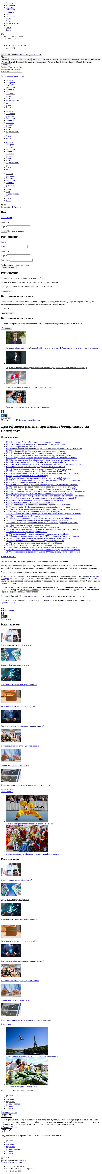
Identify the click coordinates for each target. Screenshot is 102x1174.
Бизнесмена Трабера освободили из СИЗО (26, 532)
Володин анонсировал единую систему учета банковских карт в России (39, 518)
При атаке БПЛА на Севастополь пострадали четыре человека (35, 541)
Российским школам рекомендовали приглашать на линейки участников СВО (41, 498)
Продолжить (6, 291)
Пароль (4, 227)
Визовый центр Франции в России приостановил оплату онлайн (36, 453)
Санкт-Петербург (16, 59)
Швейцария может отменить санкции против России (28, 387)
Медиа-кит (10, 1102)
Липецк (4, 62)
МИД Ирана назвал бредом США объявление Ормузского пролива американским (43, 464)
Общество (10, 16)
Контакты (10, 1099)
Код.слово (5, 260)
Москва (5, 59)
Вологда (36, 59)
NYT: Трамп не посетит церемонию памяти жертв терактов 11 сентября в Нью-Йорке (45, 496)
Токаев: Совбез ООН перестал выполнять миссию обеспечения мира (38, 507)
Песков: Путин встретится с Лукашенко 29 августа (30, 502)
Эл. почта (5, 222)
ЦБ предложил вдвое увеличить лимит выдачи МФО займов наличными (39, 469)
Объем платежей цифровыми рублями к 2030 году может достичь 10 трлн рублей (43, 552)
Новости (9, 3)
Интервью (10, 5)
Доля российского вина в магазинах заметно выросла (28, 407)
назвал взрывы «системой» (39, 596)
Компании (10, 10)
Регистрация (6, 218)
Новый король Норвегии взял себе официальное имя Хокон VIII (36, 471)
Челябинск (87, 62)
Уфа (79, 62)
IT (7, 25)
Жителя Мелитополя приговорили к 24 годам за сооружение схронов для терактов (43, 509)
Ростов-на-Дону (53, 62)
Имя (3, 246)
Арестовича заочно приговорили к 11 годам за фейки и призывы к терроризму (42, 473)
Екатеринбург (46, 59)
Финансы (10, 12)
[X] (5, 415)
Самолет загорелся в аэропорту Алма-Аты (26, 482)
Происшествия (24, 420)
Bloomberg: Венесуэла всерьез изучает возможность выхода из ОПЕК (38, 538)
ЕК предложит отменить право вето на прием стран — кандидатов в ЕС (39, 493)
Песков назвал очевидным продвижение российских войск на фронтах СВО (41, 487)
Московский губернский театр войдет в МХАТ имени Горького (35, 467)
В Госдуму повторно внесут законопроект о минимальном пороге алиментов (41, 458)
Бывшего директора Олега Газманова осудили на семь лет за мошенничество (41, 460)
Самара (64, 62)
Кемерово (75, 59)
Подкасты (10, 7)
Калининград (65, 59)
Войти (4, 231)
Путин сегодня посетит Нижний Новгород (27, 476)
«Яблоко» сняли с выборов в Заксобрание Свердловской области (36, 462)
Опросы (9, 1108)
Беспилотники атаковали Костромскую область (28, 525)
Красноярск (95, 59)
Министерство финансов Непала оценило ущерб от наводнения (35, 500)
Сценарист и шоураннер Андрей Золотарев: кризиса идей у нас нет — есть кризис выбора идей (46, 368)
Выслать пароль (8, 313)
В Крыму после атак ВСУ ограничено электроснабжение (33, 527)
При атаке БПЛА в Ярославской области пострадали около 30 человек (38, 505)
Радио (8, 1097)
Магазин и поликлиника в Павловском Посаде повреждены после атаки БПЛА (42, 529)
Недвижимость (12, 23)
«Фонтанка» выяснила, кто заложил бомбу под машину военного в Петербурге (42, 485)
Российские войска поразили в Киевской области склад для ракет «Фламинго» (42, 523)
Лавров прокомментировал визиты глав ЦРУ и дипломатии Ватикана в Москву (42, 536)
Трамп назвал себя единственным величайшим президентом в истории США (41, 489)
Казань (55, 59)
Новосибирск (41, 62)
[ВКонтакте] (2, 415)
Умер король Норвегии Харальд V (23, 516)
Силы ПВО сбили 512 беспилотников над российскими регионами (37, 520)
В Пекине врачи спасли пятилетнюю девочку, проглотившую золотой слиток (41, 547)
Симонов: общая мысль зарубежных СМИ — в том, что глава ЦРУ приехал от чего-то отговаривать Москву (52, 348)
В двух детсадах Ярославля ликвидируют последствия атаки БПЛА (37, 534)
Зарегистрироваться (9, 267)
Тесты (8, 30)
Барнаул (27, 59)
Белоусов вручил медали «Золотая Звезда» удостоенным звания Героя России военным (45, 491)
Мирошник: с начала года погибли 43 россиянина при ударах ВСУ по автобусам (43, 550)
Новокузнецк (29, 62)
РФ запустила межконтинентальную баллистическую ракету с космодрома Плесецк (44, 449)
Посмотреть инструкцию (11, 1162)
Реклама (9, 1095)
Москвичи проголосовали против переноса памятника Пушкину (36, 444)
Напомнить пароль (15, 231)
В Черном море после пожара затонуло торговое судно (31, 545)
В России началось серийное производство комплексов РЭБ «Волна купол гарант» (44, 480)
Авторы (9, 1106)
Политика (10, 14)
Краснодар (85, 59)
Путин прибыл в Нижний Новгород (24, 446)
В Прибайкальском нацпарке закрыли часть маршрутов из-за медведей (38, 455)
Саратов (72, 62)
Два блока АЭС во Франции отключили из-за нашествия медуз (35, 451)
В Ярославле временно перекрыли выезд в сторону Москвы (34, 543)
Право (8, 19)
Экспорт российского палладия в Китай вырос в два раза (33, 511)
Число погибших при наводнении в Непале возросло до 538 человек (38, 478)
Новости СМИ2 (7, 789)
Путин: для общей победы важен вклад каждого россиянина (34, 442)
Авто (8, 21)
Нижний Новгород (16, 62)
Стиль (8, 28)
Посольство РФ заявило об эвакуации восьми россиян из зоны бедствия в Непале (43, 514)
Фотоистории (7, 792)
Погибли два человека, (30, 589)
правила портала (22, 265)
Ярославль (6, 65)
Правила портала (13, 1104)
